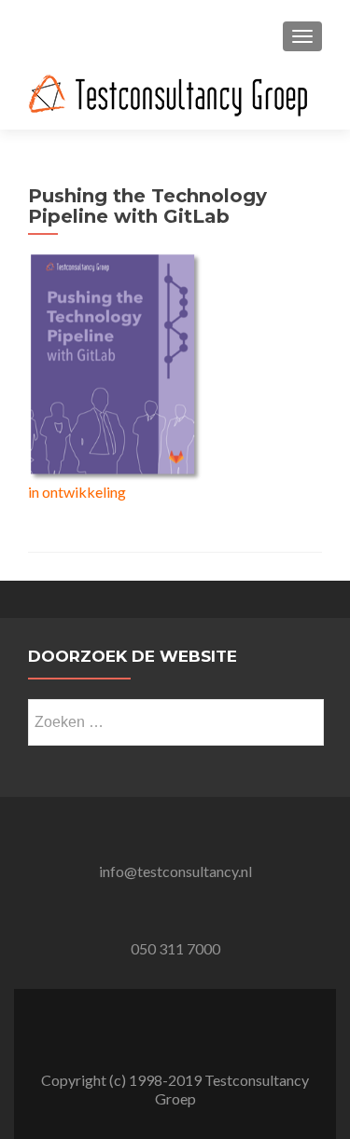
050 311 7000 (175, 948)
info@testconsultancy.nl (175, 871)
